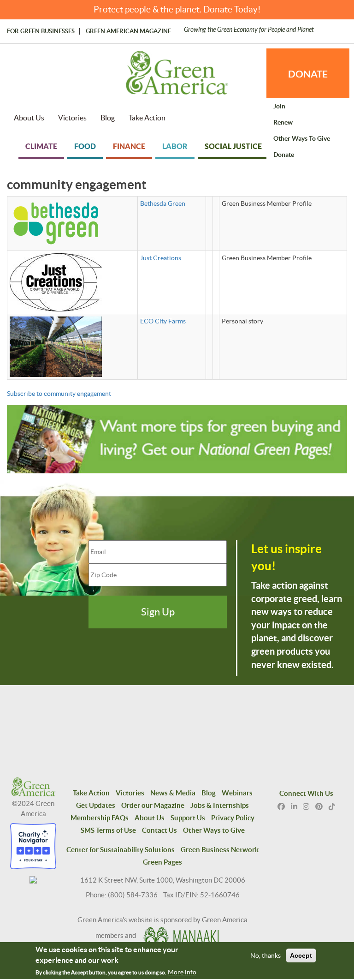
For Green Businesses (41, 31)
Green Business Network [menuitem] (220, 850)
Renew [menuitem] (283, 122)
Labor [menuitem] (175, 146)
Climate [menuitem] (41, 146)
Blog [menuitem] (107, 117)
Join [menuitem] (279, 106)
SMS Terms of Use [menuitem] (108, 830)
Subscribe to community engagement (59, 393)
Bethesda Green (162, 203)
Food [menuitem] (85, 146)
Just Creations (160, 258)
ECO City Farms (163, 321)
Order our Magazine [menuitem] (152, 805)
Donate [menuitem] (283, 154)
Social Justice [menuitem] (233, 146)
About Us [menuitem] (29, 117)
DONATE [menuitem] (308, 73)
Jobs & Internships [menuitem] (219, 805)
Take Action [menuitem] (147, 117)
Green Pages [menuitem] (162, 862)
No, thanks (265, 955)
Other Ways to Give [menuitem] (301, 138)
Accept (301, 955)
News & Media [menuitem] (172, 793)
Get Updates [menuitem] (95, 805)
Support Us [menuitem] (188, 818)
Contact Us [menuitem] (159, 830)
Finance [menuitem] (129, 146)
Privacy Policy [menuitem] (232, 818)
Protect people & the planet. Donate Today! (177, 9)
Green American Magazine (128, 31)
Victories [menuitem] (72, 117)
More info (182, 972)
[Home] (177, 77)
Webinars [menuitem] (237, 793)
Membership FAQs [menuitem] (100, 818)
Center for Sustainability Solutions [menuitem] (120, 850)
